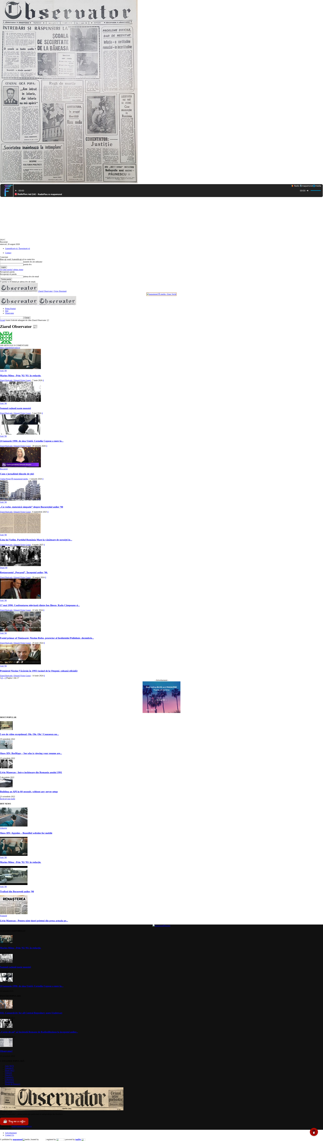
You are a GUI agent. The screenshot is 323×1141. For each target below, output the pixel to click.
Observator (9, 313)
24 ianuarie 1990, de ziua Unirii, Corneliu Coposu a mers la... (31, 441)
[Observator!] (6, 1046)
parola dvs (27, 264)
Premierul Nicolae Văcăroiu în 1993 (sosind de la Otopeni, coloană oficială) (38, 671)
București (4, 469)
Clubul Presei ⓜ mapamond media (14, 479)
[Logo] (19, 304)
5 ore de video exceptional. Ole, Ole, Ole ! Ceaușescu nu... (29, 734)
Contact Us (9, 1135)
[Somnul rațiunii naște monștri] (20, 401)
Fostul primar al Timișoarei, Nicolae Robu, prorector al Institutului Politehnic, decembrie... (47, 638)
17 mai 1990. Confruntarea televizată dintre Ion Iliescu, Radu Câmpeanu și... (40, 605)
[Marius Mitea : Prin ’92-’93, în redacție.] (20, 368)
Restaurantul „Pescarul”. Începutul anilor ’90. (24, 572)
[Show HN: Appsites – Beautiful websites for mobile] (14, 826)
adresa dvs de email (31, 276)
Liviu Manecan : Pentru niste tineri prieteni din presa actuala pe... (34, 920)
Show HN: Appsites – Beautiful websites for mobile (26, 833)
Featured (3, 916)
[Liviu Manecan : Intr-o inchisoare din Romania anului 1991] (6, 768)
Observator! (6, 1051)
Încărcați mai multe (7, 799)
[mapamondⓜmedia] (161, 926)
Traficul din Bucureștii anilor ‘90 (17, 891)
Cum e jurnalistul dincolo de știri (17, 473)
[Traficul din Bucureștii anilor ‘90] (14, 884)
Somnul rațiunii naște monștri (15, 408)
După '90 (3, 568)
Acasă (2, 320)
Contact (8, 253)
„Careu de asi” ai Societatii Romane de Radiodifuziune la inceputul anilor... (39, 1032)
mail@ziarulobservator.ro (22, 1126)
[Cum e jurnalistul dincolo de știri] (20, 467)
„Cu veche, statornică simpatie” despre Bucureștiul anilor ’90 (31, 507)
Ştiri (6, 311)
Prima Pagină (10, 309)
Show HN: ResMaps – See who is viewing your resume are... (31, 753)
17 (6, 678)
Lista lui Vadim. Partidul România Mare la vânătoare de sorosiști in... (36, 539)
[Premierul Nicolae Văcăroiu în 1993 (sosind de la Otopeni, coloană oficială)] (20, 664)
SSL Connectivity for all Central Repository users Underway (31, 1013)
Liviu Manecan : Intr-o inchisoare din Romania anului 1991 (31, 772)
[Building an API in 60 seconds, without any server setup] (6, 787)
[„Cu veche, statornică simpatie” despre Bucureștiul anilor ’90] (20, 500)
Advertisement (11, 1133)
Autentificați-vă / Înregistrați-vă (17, 248)
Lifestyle (3, 828)
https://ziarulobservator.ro (10, 348)
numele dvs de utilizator (32, 262)
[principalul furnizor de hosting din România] (42, 1139)
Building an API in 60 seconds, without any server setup (29, 791)
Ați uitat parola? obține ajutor (11, 270)
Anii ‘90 (3, 371)
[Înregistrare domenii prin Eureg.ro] (60, 1139)
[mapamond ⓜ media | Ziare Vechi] (161, 294)
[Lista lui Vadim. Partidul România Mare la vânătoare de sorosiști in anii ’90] (20, 532)
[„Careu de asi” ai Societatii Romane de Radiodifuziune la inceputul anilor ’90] (6, 1027)
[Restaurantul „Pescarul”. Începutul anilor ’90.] (20, 565)
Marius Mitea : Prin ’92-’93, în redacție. (20, 375)
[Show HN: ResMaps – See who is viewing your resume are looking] (6, 748)
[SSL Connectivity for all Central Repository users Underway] (6, 1008)
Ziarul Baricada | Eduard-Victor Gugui (15, 380)
